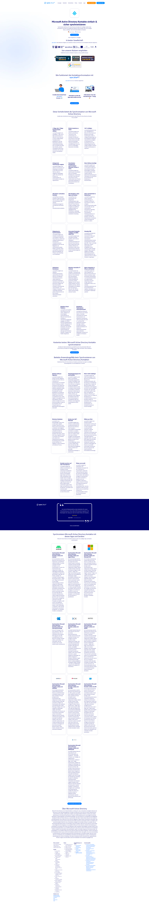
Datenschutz (55, 899)
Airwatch (77, 848)
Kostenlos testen (101, 2)
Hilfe (54, 900)
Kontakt (80, 3)
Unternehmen (70, 3)
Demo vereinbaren (91, 2)
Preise (76, 3)
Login (84, 3)
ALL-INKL (77, 851)
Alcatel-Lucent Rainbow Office (78, 850)
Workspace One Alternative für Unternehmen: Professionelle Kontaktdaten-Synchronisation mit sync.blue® (90, 852)
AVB (54, 898)
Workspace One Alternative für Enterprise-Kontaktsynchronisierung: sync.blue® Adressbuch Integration (90, 862)
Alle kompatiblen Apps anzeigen (74, 803)
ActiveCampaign (78, 847)
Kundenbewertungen (56, 896)
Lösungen (59, 3)
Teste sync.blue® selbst (74, 525)
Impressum (55, 897)
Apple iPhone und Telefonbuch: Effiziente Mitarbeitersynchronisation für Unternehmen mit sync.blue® (90, 857)
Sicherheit (65, 3)
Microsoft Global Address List (78, 846)
